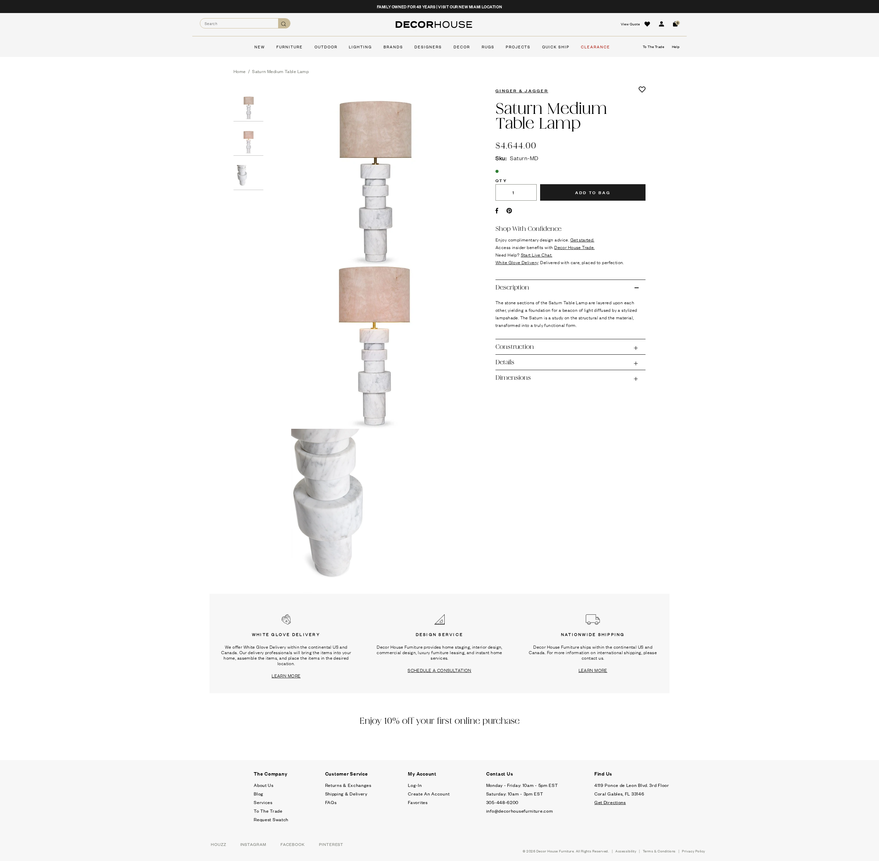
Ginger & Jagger (521, 90)
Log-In (415, 785)
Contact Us (499, 773)
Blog (258, 793)
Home (239, 71)
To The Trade (268, 810)
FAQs (331, 802)
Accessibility (625, 851)
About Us (264, 785)
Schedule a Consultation (439, 670)
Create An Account (428, 793)
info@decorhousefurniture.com (519, 810)
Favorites (417, 802)
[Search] (284, 23)
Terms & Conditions (659, 851)
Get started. (582, 239)
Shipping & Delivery (346, 793)
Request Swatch (271, 819)
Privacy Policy (693, 851)
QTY (501, 180)
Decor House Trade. (574, 247)
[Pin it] (509, 210)
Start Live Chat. (536, 254)
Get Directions (610, 802)
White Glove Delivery (516, 262)
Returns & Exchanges (348, 785)
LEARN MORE (286, 675)
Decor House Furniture (555, 851)
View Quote (630, 24)
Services (263, 802)
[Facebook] (497, 210)
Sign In (661, 24)
